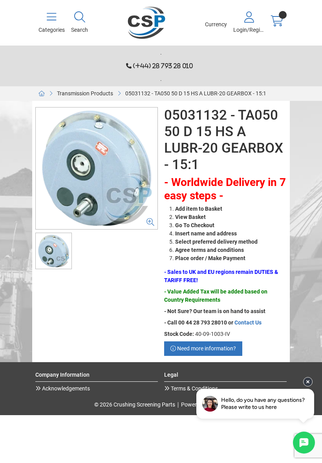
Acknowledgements (65, 388)
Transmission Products (85, 93)
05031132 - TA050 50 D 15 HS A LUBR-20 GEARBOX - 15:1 (195, 93)
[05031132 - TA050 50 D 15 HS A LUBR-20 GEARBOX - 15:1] (96, 168)
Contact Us (248, 322)
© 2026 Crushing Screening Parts (134, 404)
